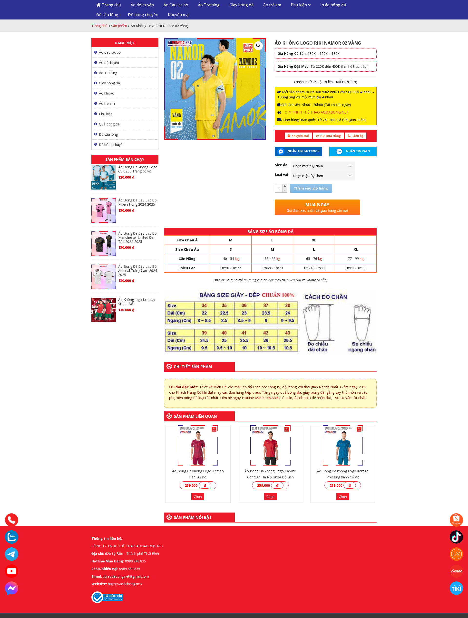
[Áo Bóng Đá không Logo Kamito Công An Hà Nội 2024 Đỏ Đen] (270, 445)
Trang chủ (111, 5)
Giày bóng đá (241, 5)
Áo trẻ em (272, 5)
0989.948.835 (266, 397)
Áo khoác (106, 93)
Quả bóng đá (109, 124)
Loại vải (281, 174)
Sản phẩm (119, 25)
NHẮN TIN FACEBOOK (303, 151)
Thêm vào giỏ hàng (311, 188)
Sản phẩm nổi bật (193, 517)
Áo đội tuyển (142, 5)
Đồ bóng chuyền (143, 14)
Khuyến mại (178, 14)
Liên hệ (357, 136)
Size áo (281, 164)
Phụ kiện (299, 5)
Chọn (198, 496)
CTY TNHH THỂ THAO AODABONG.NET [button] (316, 112)
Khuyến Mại (300, 136)
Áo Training (209, 5)
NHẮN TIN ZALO (357, 151)
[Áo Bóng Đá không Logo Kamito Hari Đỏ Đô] (198, 445)
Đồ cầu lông (107, 14)
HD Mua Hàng (330, 136)
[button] (258, 45)
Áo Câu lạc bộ (176, 5)
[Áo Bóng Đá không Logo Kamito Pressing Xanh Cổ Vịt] (343, 445)
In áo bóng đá (333, 5)
